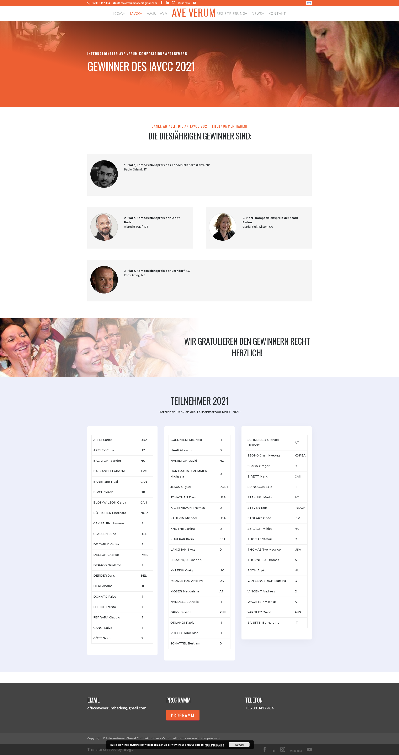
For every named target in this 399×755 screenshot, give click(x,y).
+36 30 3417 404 (100, 3)
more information (214, 744)
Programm (183, 715)
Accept (239, 744)
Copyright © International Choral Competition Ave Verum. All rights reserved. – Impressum (153, 738)
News (257, 13)
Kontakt (277, 13)
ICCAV (118, 13)
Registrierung (231, 13)
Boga (129, 749)
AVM (164, 13)
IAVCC (135, 13)
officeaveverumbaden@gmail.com (117, 707)
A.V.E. (151, 13)
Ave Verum (194, 13)
